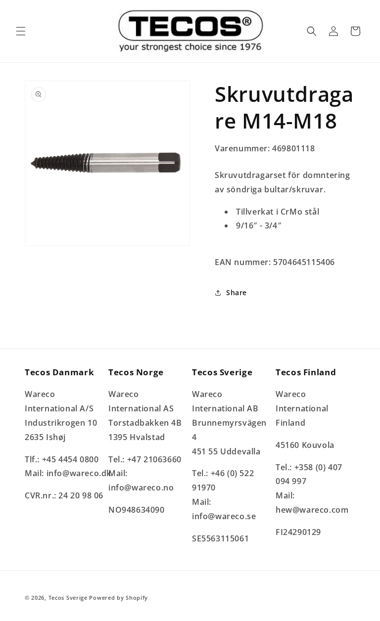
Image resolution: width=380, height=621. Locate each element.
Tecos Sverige (68, 597)
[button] (21, 31)
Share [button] (236, 292)
